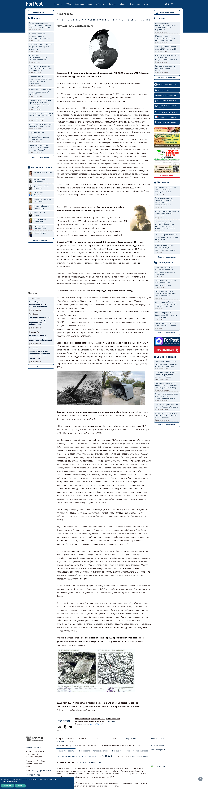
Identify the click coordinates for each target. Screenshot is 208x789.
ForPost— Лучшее (140, 756)
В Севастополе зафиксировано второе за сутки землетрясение (39, 57)
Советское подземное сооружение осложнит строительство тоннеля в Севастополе (165, 270)
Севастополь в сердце (166, 101)
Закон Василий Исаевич (42, 172)
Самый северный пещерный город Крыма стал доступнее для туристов (166, 237)
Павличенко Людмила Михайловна (42, 200)
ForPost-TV (116, 751)
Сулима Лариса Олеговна (39, 193)
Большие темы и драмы (167, 112)
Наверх (201, 779)
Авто (146, 4)
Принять (20, 786)
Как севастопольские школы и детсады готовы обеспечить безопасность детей (41, 115)
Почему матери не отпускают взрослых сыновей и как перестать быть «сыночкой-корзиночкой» (40, 103)
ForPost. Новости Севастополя (88, 762)
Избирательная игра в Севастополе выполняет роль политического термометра (39, 355)
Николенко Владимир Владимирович (41, 207)
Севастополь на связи (166, 84)
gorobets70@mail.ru (97, 724)
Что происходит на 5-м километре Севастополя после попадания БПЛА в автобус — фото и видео (165, 225)
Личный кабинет (167, 12)
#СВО (68, 4)
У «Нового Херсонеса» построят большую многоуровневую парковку (39, 36)
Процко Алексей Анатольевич (39, 220)
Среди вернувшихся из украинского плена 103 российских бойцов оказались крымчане (164, 201)
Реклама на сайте (33, 747)
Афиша (123, 4)
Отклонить (7, 786)
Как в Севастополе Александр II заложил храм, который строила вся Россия (167, 374)
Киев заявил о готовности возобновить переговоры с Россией (165, 68)
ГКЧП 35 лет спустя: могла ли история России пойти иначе (166, 406)
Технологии (135, 4)
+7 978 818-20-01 (158, 745)
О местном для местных (167, 95)
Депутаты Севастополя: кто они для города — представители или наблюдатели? (39, 321)
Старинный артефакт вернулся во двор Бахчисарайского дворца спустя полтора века (39, 135)
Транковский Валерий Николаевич (42, 187)
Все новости (84, 751)
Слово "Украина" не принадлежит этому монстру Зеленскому (38, 304)
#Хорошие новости (83, 4)
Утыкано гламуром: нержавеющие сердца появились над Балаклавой (40, 338)
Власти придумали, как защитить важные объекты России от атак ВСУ (165, 293)
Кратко (127, 751)
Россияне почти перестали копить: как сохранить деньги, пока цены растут (40, 68)
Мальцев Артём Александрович (39, 227)
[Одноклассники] (64, 726)
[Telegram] (70, 726)
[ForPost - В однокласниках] (111, 756)
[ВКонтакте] (59, 726)
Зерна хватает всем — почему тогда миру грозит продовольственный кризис (167, 57)
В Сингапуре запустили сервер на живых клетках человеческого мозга (165, 38)
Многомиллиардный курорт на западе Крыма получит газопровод (167, 213)
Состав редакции (140, 751)
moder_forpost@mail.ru (41, 770)
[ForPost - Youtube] (108, 756)
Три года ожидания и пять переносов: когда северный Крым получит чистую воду (166, 385)
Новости (58, 4)
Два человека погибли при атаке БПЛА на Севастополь (166, 324)
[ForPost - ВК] (106, 756)
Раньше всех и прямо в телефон (166, 106)
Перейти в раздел (40, 240)
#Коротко (100, 4)
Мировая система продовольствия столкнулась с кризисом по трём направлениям (40, 80)
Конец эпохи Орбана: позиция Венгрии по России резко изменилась (41, 46)
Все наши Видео (164, 90)
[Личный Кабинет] (166, 4)
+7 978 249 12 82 (33, 775)
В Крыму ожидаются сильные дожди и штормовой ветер (40, 125)
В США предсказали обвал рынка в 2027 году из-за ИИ (166, 48)
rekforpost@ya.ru (158, 750)
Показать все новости (41, 157)
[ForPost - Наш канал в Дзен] (112, 756)
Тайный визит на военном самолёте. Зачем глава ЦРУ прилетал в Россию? (40, 147)
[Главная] (34, 3)
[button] (104, 30)
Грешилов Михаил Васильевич (40, 180)
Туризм (112, 4)
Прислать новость (40, 12)
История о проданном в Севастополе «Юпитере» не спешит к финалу (166, 315)
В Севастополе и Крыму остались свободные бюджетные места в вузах (165, 247)
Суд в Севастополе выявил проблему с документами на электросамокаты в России (40, 25)
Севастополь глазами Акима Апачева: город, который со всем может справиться (166, 364)
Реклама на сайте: (159, 738)
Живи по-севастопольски (168, 117)
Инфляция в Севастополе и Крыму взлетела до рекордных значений (165, 189)
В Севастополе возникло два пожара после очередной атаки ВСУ (40, 91)
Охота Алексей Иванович (39, 214)
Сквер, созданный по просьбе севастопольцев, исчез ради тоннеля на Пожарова (167, 304)
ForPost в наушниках (167, 122)
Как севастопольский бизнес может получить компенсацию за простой (166, 396)
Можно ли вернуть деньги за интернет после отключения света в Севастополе (166, 415)
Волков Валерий (39, 233)
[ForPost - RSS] (103, 756)
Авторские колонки (101, 751)
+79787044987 (110, 721)
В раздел (41, 366)
